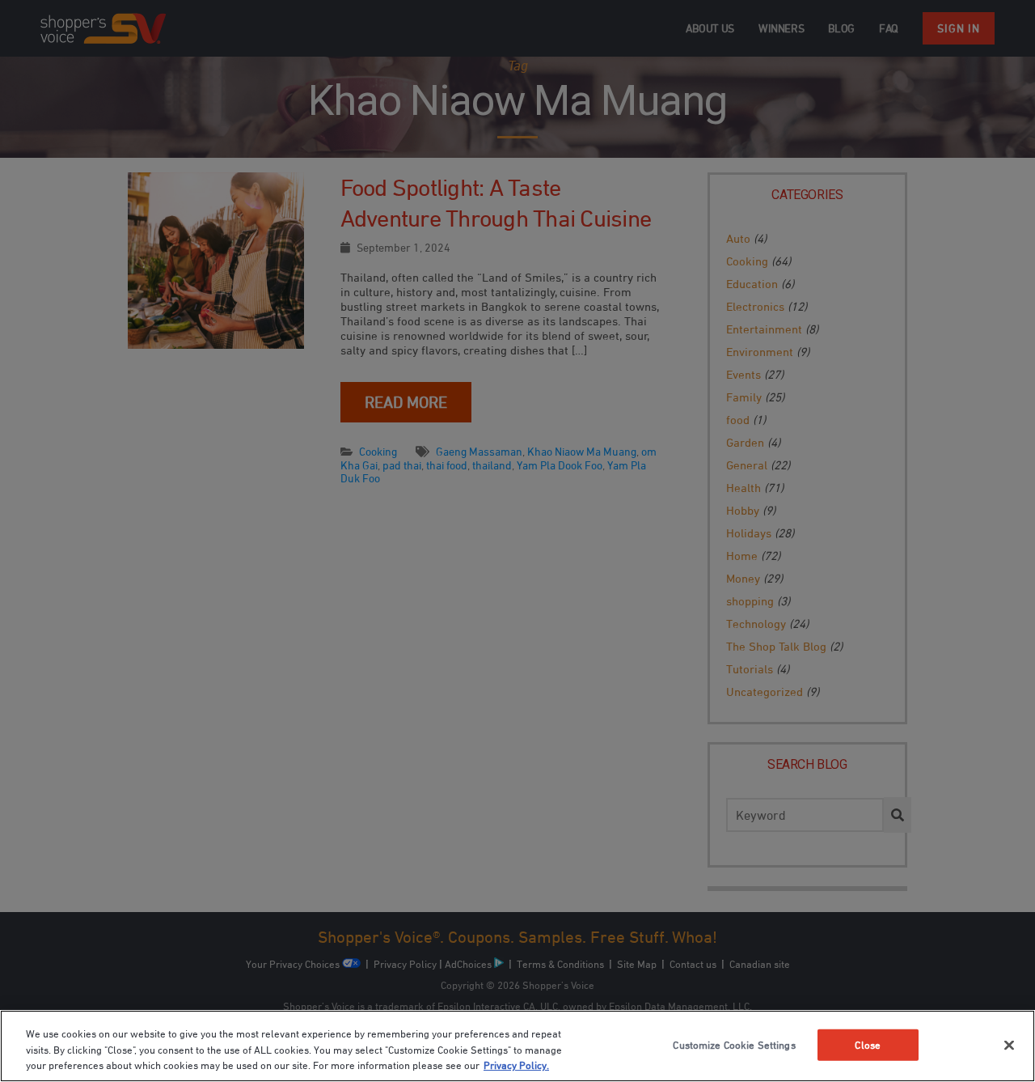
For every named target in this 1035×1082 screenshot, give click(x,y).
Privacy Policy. (516, 1065)
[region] (517, 1046)
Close (868, 1043)
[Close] (1009, 1045)
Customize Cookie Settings (734, 1043)
